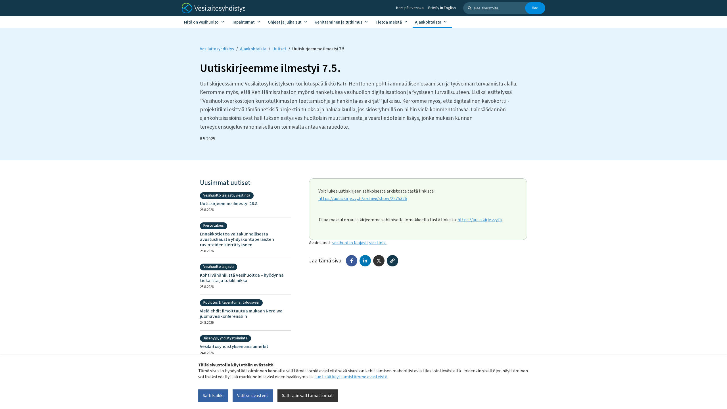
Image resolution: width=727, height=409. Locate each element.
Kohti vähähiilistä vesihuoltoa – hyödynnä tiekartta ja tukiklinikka (242, 278)
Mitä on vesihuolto (201, 22)
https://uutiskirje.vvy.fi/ (479, 220)
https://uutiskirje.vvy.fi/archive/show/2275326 (362, 198)
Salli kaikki (213, 396)
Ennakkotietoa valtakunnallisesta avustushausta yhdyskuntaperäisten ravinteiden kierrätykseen (237, 239)
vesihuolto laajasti (350, 243)
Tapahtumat (243, 22)
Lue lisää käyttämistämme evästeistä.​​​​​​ (351, 377)
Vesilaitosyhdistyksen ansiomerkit (234, 346)
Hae (535, 8)
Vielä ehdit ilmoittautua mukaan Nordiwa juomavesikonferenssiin (241, 313)
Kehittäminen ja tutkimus (338, 22)
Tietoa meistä (388, 22)
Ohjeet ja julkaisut (285, 22)
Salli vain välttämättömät (307, 396)
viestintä (378, 243)
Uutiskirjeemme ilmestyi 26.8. (229, 203)
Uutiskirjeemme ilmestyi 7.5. (318, 49)
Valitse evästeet (252, 396)
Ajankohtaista (428, 22)
